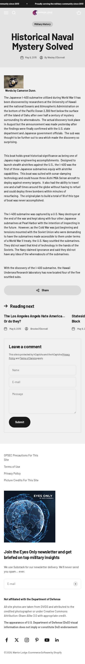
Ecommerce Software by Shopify (45, 652)
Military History (42, 24)
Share (45, 290)
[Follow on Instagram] (26, 640)
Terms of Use (12, 466)
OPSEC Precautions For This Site (21, 457)
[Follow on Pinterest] (37, 640)
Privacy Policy (12, 473)
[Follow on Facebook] (6, 640)
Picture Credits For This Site (21, 480)
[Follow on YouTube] (47, 640)
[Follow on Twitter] (16, 640)
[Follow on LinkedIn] (57, 640)
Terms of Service (28, 358)
